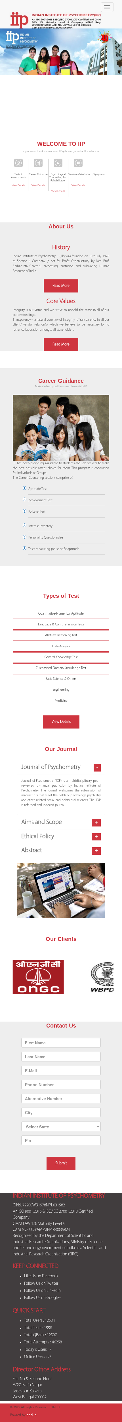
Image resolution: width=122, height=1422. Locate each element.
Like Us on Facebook (41, 1276)
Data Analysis (61, 646)
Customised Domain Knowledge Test (61, 668)
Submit (61, 1163)
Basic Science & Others (61, 679)
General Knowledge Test (61, 657)
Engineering (61, 689)
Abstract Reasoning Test (61, 635)
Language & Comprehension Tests (61, 624)
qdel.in (31, 1415)
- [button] (97, 767)
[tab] (61, 767)
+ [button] (96, 822)
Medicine (61, 701)
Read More (61, 286)
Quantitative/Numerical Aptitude (61, 613)
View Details (18, 185)
